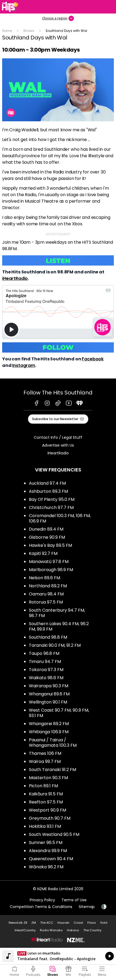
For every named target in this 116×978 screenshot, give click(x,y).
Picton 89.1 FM (43, 786)
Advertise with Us (58, 445)
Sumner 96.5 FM (45, 842)
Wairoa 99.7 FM (45, 761)
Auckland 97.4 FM (47, 483)
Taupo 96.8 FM (44, 653)
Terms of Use (74, 900)
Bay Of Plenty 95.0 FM (51, 499)
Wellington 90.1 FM (48, 702)
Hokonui (73, 930)
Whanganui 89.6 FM (49, 694)
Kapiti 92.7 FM (43, 553)
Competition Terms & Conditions (41, 906)
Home (7, 30)
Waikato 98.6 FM (46, 678)
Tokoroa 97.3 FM (46, 669)
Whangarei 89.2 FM (49, 724)
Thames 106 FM (45, 753)
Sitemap (87, 906)
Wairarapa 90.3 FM (48, 686)
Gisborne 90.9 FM (47, 537)
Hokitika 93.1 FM (45, 826)
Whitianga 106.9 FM (49, 732)
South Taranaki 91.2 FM (52, 769)
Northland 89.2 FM (48, 586)
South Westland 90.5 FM (54, 834)
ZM (33, 922)
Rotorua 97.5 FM (46, 602)
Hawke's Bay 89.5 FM (50, 545)
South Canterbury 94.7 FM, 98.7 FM (57, 613)
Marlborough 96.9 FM (51, 570)
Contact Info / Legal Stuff (58, 437)
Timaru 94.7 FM (45, 661)
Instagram (23, 365)
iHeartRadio (15, 278)
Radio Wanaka (51, 930)
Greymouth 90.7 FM (49, 818)
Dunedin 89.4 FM (46, 529)
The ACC (46, 922)
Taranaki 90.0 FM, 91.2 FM (55, 645)
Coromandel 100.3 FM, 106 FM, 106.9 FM (60, 518)
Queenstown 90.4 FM (51, 859)
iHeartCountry (25, 930)
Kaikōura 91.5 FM (46, 794)
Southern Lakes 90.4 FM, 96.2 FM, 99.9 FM (59, 626)
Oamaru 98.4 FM (46, 594)
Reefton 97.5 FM (46, 802)
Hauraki (63, 922)
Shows (28, 30)
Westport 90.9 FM (47, 810)
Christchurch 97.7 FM (51, 507)
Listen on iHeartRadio (58, 956)
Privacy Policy (42, 900)
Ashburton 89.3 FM (48, 491)
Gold (103, 922)
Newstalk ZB (18, 922)
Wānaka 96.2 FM (46, 867)
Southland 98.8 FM (48, 637)
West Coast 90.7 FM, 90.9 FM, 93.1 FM (59, 713)
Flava (91, 922)
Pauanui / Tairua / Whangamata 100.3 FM (53, 742)
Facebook (93, 359)
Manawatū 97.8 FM (49, 561)
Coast (78, 922)
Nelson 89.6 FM (44, 578)
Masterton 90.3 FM (48, 778)
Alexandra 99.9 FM (48, 851)
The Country (92, 930)
